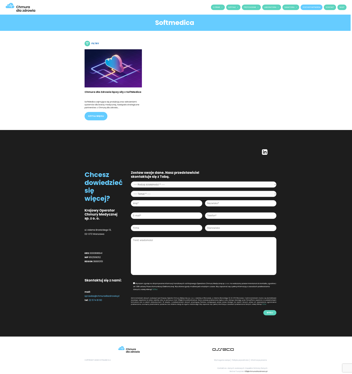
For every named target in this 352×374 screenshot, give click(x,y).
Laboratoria (270, 7)
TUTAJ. (155, 289)
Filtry (95, 43)
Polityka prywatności (240, 360)
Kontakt (330, 7)
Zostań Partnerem (311, 7)
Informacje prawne (259, 360)
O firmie (216, 7)
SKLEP (341, 7)
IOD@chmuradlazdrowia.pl (256, 371)
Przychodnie (250, 7)
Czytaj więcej (96, 116)
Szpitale (232, 7)
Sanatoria (289, 7)
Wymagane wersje (222, 360)
